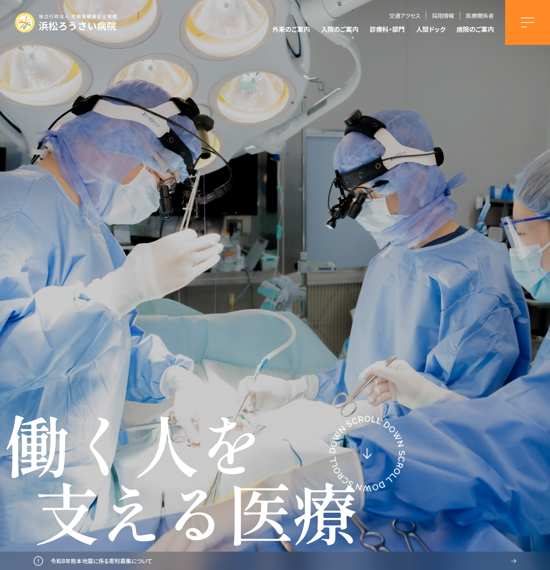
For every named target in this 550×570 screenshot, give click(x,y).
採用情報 (443, 15)
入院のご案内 (339, 29)
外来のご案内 (291, 29)
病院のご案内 (475, 29)
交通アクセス (404, 15)
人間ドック (430, 29)
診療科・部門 (387, 29)
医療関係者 (480, 15)
